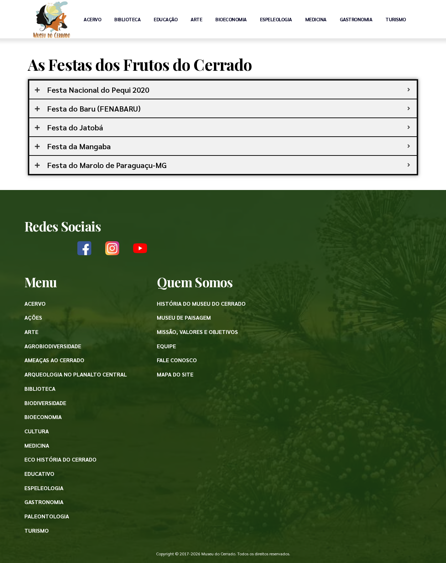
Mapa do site (175, 374)
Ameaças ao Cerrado (54, 360)
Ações (33, 317)
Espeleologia (276, 19)
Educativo (39, 473)
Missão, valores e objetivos (197, 331)
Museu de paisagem (184, 317)
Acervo (92, 19)
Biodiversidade (45, 402)
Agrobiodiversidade (52, 346)
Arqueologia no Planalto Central (75, 374)
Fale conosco (177, 360)
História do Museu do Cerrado (201, 303)
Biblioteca (127, 19)
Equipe (166, 346)
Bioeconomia (231, 19)
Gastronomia (356, 19)
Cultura (36, 431)
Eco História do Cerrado (60, 459)
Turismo (395, 19)
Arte (196, 19)
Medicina (315, 19)
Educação (165, 19)
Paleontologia (46, 516)
